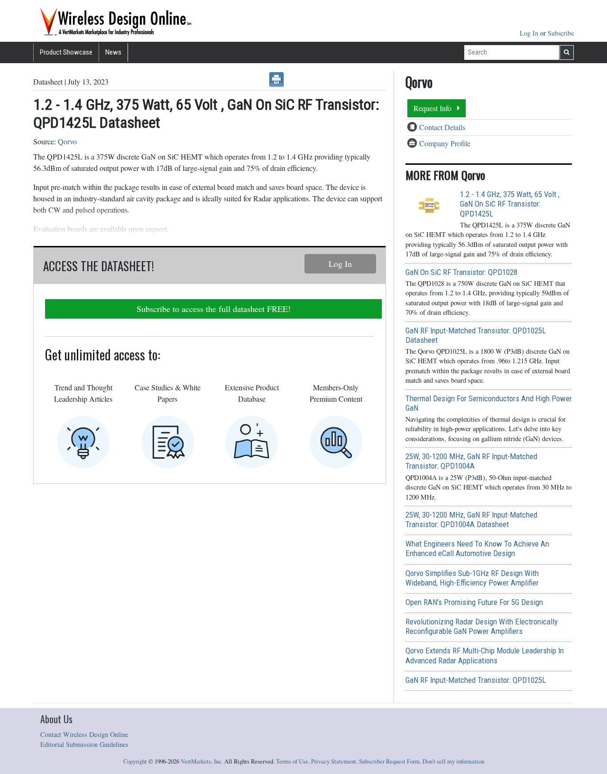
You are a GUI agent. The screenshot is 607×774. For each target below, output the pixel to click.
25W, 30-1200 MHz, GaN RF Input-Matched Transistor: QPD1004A (471, 461)
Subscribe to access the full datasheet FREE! (214, 308)
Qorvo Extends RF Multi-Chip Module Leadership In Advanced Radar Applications (484, 655)
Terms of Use (292, 761)
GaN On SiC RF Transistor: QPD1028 (461, 272)
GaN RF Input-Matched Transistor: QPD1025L (475, 680)
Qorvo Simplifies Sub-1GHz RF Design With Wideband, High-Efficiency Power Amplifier (472, 577)
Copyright (135, 761)
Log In (530, 33)
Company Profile (444, 143)
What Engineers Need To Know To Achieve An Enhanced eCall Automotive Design (477, 548)
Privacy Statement (333, 761)
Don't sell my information (453, 761)
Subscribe (561, 33)
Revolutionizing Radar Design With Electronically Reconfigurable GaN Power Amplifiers (481, 626)
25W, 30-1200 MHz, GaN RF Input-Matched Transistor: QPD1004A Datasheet (471, 519)
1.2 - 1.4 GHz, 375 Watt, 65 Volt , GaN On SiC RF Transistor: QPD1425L (510, 203)
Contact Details (442, 127)
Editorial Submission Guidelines (84, 744)
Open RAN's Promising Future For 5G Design (474, 602)
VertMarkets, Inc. (202, 761)
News (113, 52)
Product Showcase (66, 52)
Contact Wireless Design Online (84, 734)
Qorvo (67, 141)
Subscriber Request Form (389, 761)
